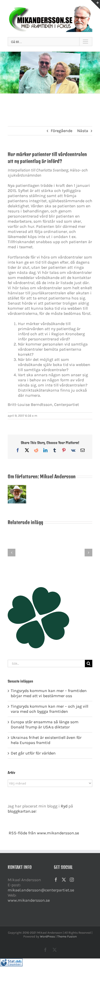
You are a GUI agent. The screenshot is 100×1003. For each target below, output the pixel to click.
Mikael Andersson (58, 476)
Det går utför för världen (33, 753)
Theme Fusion (67, 936)
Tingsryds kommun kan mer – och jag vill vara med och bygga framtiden (49, 709)
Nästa (82, 130)
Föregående (61, 130)
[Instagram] (72, 880)
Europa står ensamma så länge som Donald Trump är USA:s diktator (44, 724)
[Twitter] (64, 880)
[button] (11, 552)
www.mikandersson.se (29, 900)
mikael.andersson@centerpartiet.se (41, 890)
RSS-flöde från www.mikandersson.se (44, 833)
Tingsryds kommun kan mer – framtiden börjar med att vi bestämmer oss (49, 693)
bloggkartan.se (21, 811)
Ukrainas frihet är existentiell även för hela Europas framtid (46, 740)
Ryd (64, 806)
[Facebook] (56, 880)
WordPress (47, 936)
